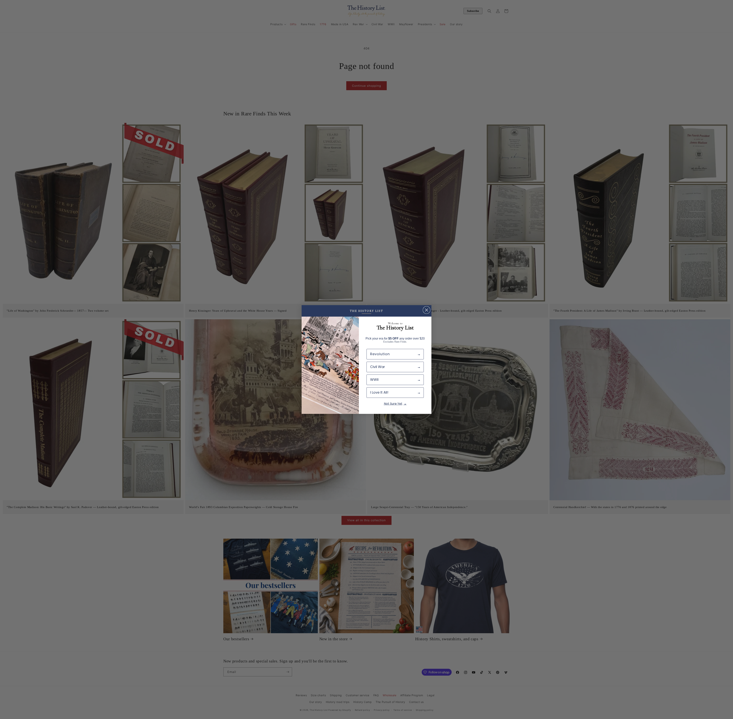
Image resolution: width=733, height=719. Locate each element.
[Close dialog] (426, 310)
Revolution (380, 354)
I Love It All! (379, 392)
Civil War (377, 366)
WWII (374, 379)
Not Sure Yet (393, 403)
